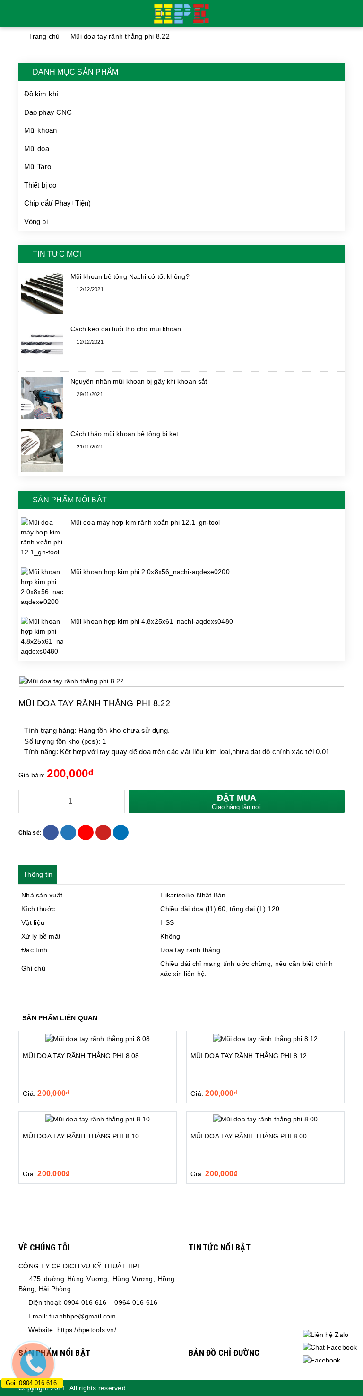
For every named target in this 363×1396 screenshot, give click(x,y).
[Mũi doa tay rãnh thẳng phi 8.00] (265, 1119)
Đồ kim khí (41, 94)
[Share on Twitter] (68, 832)
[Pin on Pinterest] (103, 832)
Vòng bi (36, 221)
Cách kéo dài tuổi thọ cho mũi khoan (126, 329)
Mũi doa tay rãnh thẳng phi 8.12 (248, 1056)
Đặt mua (236, 801)
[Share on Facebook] (51, 832)
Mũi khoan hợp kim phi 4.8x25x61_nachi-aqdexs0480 (151, 621)
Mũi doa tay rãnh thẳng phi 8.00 (248, 1136)
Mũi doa (36, 149)
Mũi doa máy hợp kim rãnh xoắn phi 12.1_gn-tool (145, 522)
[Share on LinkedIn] (121, 832)
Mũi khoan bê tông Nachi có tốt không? (130, 276)
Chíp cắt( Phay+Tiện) (57, 203)
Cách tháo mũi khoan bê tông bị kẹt (124, 434)
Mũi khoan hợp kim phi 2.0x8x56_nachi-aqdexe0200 (150, 572)
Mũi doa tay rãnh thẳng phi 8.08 (81, 1056)
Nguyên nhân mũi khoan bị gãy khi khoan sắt (138, 381)
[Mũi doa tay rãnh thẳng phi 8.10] (97, 1119)
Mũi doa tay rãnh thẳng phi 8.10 (81, 1136)
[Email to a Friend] (86, 832)
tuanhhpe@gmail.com (82, 1316)
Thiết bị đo (40, 185)
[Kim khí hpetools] (181, 13)
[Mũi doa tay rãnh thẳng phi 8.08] (97, 1039)
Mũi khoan (40, 130)
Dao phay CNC (48, 112)
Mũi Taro (37, 167)
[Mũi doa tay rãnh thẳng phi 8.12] (265, 1039)
